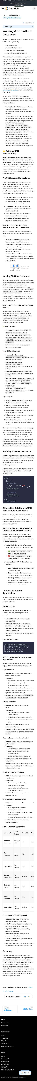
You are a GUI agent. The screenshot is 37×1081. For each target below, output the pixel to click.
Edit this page (9, 991)
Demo (3, 1056)
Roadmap (4, 1061)
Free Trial (4, 1059)
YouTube (4, 1038)
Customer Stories (6, 1046)
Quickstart (4, 1025)
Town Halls (4, 1043)
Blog (2, 1041)
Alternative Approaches (10, 90)
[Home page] (4, 15)
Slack (3, 1035)
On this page (8, 27)
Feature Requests (6, 1070)
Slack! (31, 987)
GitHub (3, 1067)
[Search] (34, 8)
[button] (18, 267)
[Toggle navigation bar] (2, 8)
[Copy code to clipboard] (32, 478)
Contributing (5, 1064)
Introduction (5, 1023)
